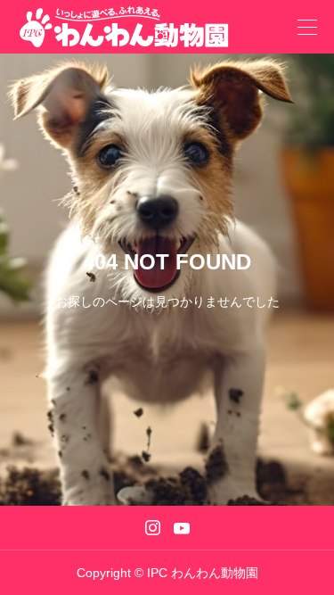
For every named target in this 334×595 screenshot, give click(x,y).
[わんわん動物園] (133, 26)
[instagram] (152, 528)
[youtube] (182, 528)
